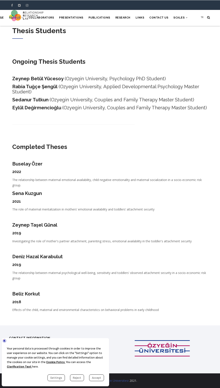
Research (122, 17)
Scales (179, 17)
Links (140, 17)
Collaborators (41, 17)
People (15, 17)
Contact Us (158, 17)
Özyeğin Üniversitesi (115, 381)
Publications (99, 17)
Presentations (71, 17)
